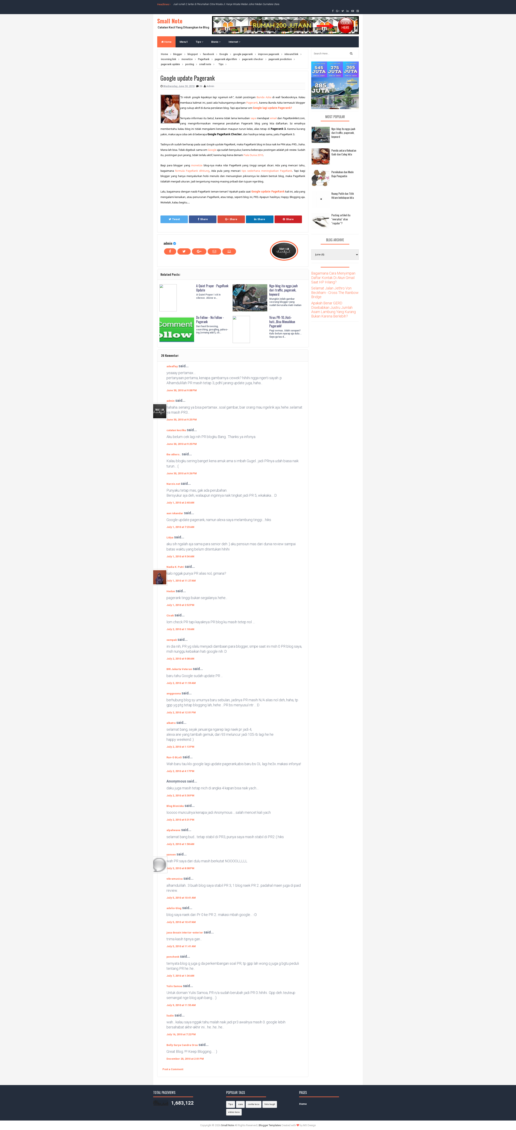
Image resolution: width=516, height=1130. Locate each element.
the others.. (173, 454)
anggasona (173, 693)
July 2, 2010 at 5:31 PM (180, 819)
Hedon (170, 591)
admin (167, 243)
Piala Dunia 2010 (253, 155)
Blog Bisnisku (175, 805)
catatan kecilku (176, 430)
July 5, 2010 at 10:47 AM (181, 922)
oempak (171, 639)
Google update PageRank (268, 191)
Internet (234, 41)
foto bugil (269, 1104)
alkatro (171, 722)
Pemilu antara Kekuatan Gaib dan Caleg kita (343, 152)
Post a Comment (172, 1069)
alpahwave (173, 830)
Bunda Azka (264, 97)
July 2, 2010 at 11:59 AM (181, 683)
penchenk (172, 956)
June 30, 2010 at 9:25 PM (181, 419)
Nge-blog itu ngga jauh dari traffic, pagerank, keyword (283, 290)
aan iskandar (174, 513)
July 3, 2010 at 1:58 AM (180, 844)
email (273, 118)
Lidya (169, 537)
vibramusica (174, 878)
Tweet (176, 219)
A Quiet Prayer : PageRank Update (212, 287)
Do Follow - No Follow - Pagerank (210, 319)
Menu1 (184, 41)
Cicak (170, 615)
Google (212, 150)
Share (204, 219)
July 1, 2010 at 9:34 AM (180, 556)
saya (253, 118)
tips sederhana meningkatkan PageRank (267, 171)
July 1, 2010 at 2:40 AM (180, 502)
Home (168, 41)
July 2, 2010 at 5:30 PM (180, 795)
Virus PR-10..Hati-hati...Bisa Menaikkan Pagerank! (282, 321)
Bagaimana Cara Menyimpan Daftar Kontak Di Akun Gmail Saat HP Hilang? (333, 277)
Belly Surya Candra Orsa (182, 1045)
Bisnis (215, 41)
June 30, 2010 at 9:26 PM (181, 473)
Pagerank (252, 102)
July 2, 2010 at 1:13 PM (180, 746)
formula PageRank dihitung (192, 171)
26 (201, 86)
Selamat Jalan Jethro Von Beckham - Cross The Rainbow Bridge (335, 292)
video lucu (234, 1112)
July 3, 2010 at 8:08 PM (180, 868)
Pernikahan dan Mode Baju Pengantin (342, 174)
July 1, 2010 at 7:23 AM (180, 527)
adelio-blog (173, 908)
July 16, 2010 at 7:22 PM (181, 1034)
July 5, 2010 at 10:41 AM (181, 897)
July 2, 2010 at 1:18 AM (180, 629)
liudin (170, 1015)
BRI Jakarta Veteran (179, 669)
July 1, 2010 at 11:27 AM (181, 580)
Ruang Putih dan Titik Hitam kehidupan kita (342, 195)
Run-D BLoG (174, 757)
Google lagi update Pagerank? (272, 108)
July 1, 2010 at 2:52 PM (180, 605)
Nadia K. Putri (175, 566)
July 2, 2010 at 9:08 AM (180, 658)
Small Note (169, 21)
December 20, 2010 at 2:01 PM (185, 1058)
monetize (196, 165)
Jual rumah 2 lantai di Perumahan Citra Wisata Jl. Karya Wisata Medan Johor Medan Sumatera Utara (226, 4)
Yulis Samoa (174, 986)
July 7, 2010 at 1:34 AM (180, 975)
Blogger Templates (270, 1125)
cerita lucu (253, 1104)
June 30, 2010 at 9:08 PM (181, 390)
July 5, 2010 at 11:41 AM (181, 946)
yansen (171, 854)
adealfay (172, 366)
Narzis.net (173, 483)
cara (240, 1104)
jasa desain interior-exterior (184, 932)
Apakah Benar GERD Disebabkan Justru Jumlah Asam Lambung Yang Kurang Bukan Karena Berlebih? (333, 309)
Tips (199, 41)
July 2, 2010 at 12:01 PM (181, 712)
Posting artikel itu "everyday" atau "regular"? (340, 219)
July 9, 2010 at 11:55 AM (181, 1005)
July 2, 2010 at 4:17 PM (180, 771)
